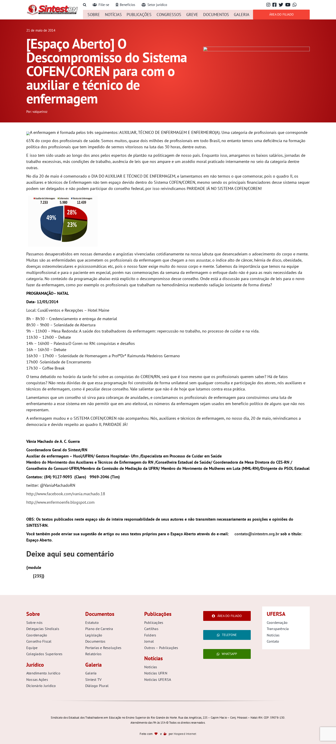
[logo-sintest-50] (52, 6)
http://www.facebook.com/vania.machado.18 (65, 493)
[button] (84, 5)
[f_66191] (256, 48)
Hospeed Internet (185, 734)
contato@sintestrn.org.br (257, 533)
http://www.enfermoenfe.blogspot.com (60, 502)
